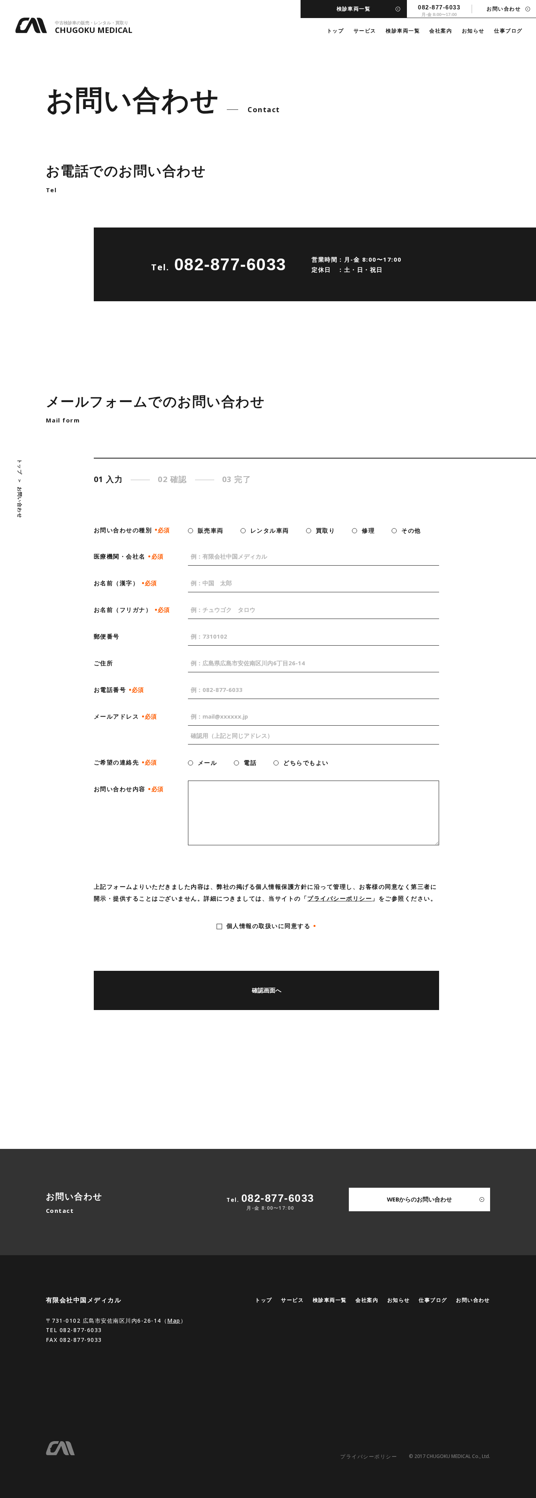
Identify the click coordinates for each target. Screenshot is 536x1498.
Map (173, 1320)
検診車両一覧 (403, 30)
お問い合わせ (473, 1299)
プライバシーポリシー (339, 898)
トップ (335, 30)
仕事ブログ (508, 30)
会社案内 (440, 30)
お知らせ (473, 30)
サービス (365, 30)
